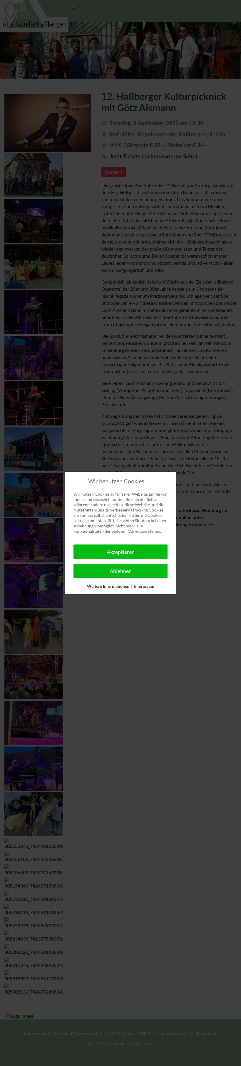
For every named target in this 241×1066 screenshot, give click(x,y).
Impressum (144, 586)
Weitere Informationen (108, 586)
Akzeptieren (121, 552)
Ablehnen (121, 571)
